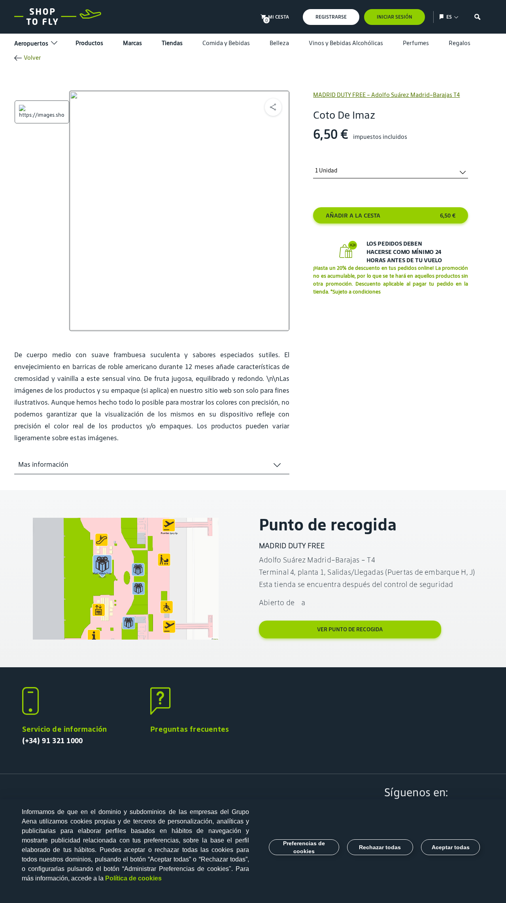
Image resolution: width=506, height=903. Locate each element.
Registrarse (331, 17)
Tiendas (172, 43)
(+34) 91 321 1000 (52, 740)
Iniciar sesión (394, 17)
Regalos (459, 43)
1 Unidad (326, 170)
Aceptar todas (451, 847)
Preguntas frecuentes (189, 729)
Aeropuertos (31, 43)
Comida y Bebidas (226, 43)
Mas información (43, 464)
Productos (89, 43)
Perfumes (416, 43)
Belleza (279, 43)
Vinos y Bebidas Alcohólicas (346, 43)
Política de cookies (133, 878)
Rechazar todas (380, 847)
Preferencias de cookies (304, 847)
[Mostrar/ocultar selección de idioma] (442, 16)
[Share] (273, 107)
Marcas (132, 43)
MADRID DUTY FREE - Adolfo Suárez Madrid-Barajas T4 (386, 94)
